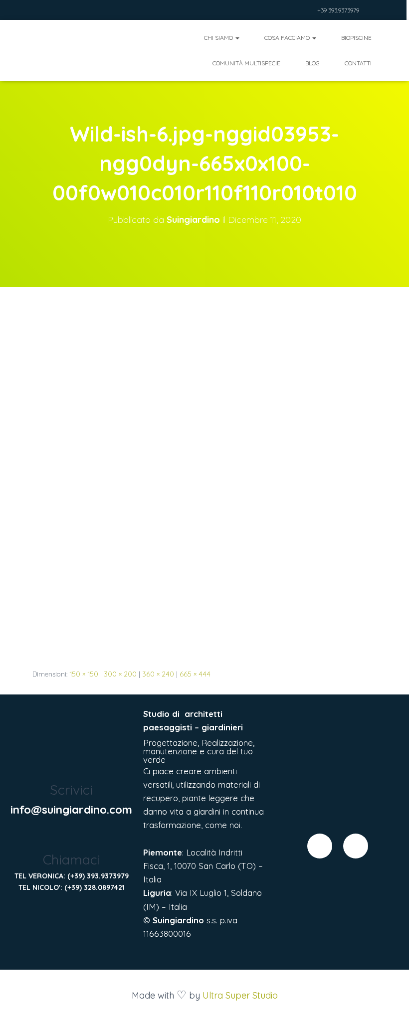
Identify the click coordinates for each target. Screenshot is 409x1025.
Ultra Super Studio (240, 995)
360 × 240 (158, 674)
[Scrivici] (71, 767)
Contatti (358, 63)
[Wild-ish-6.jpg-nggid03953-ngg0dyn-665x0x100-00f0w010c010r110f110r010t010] (191, 487)
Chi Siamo (219, 37)
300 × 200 (120, 674)
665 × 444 (195, 674)
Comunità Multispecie (246, 63)
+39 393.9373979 (338, 10)
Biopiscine (356, 37)
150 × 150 (83, 674)
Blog (312, 63)
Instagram (308, 11)
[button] (236, 37)
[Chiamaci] (71, 837)
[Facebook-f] (319, 846)
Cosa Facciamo (287, 37)
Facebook (295, 11)
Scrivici (71, 789)
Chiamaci (71, 859)
